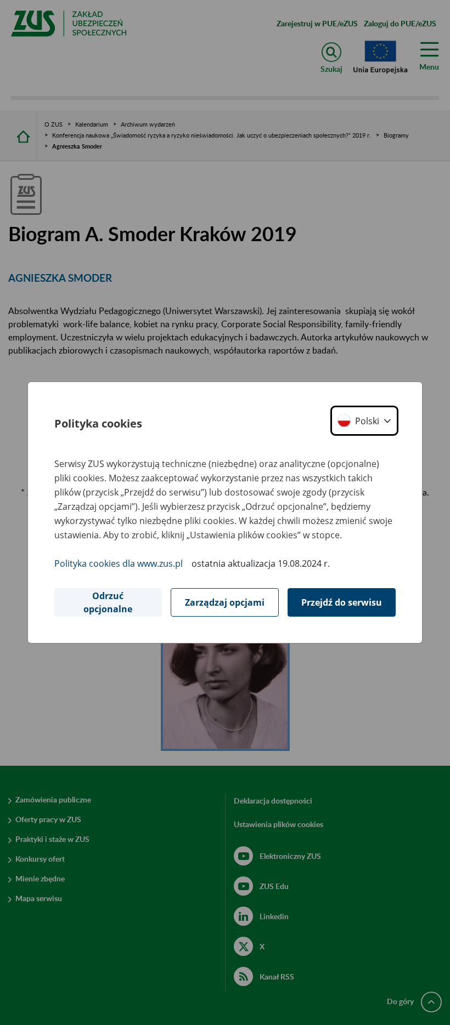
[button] (364, 420)
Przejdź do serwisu (341, 602)
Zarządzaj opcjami (225, 602)
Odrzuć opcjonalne (107, 602)
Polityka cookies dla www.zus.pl (118, 563)
